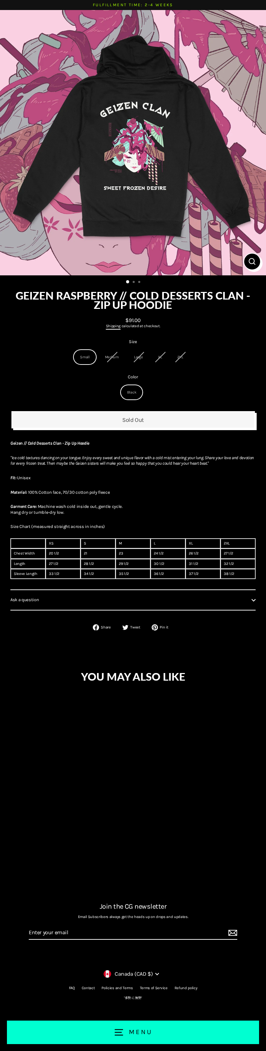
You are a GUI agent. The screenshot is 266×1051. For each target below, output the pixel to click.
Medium (112, 357)
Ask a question (24, 599)
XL (160, 357)
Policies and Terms (117, 988)
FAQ (72, 988)
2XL (180, 357)
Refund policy (186, 988)
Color (133, 376)
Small (84, 357)
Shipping (113, 326)
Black (131, 392)
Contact (88, 988)
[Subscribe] (231, 933)
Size (133, 341)
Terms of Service (154, 988)
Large (138, 357)
